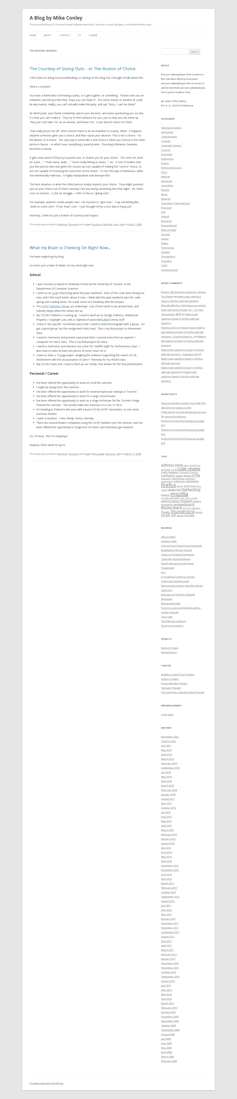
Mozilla (165, 190)
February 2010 (169, 1007)
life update (98, 454)
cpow (179, 475)
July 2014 (166, 847)
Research (166, 221)
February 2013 (169, 887)
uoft (173, 515)
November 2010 (170, 967)
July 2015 (166, 812)
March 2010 (167, 1003)
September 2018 (170, 768)
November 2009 (170, 1021)
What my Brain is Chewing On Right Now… (70, 247)
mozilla (179, 494)
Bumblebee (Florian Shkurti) (176, 550)
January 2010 (168, 1012)
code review (188, 468)
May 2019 (166, 750)
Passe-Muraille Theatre (174, 683)
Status (164, 243)
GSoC (164, 172)
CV (79, 35)
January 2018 (168, 794)
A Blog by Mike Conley (56, 17)
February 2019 (169, 763)
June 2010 (166, 990)
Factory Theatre (170, 679)
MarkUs (165, 495)
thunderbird (183, 511)
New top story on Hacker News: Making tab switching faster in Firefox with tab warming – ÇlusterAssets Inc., (183, 332)
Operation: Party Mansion (175, 203)
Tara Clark (167, 616)
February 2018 (169, 790)
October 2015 (168, 807)
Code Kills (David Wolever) (175, 559)
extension (179, 481)
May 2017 (166, 803)
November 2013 (170, 870)
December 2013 (169, 865)
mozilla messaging (170, 498)
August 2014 (168, 843)
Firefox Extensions (171, 167)
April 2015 (166, 825)
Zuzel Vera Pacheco (172, 625)
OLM (55, 293)
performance (170, 501)
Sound (164, 238)
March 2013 (167, 883)
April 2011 (166, 945)
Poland (165, 216)
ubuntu (199, 512)
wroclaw (189, 515)
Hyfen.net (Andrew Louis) (175, 581)
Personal (73, 224)
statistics (195, 508)
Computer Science (171, 145)
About (47, 35)
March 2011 (167, 950)
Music (164, 194)
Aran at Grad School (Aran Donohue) (181, 545)
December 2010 (169, 963)
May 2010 (166, 994)
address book (172, 464)
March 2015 (167, 830)
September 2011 (170, 932)
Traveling (166, 261)
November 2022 (170, 736)
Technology (167, 247)
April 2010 (166, 999)
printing (196, 501)
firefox (168, 484)
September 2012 (170, 896)
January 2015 (168, 839)
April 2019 (166, 754)
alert (186, 465)
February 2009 (169, 1061)
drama (187, 475)
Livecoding (167, 185)
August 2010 (168, 981)
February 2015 (169, 834)
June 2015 (166, 816)
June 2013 (166, 874)
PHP (163, 212)
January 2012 (168, 919)
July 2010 (166, 985)
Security (165, 234)
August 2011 (168, 936)
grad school (190, 486)
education (166, 478)
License (93, 35)
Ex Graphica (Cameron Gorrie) (178, 576)
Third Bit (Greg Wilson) (173, 621)
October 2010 (168, 972)
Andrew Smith (169, 541)
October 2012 (168, 892)
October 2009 (168, 1025)
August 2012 (168, 901)
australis (165, 469)
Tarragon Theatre (171, 688)
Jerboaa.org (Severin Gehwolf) (178, 594)
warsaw (180, 515)
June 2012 (166, 910)
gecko (180, 486)
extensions (192, 481)
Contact (64, 35)
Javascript (166, 181)
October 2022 (168, 741)
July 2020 (166, 745)
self (118, 454)
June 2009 (166, 1043)
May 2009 (166, 1047)
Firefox (165, 163)
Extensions (167, 158)
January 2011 (168, 959)
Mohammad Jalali (170, 603)
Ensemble (166, 154)
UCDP (164, 265)
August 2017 (168, 799)
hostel (164, 490)
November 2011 (170, 927)
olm (183, 498)
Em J (163, 572)
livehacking (191, 489)
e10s (196, 475)
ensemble (190, 478)
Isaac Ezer (167, 590)
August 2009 (168, 1034)
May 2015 (166, 821)
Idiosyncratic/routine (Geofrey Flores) (182, 585)
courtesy (97, 224)
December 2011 (169, 923)
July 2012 (166, 905)
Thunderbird (168, 256)
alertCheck (167, 132)
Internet (165, 176)
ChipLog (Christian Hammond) (177, 554)
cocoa (174, 469)
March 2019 (167, 759)
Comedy (165, 141)
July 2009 (166, 1039)
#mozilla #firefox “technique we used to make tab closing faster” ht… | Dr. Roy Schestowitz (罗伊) (183, 310)
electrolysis (178, 478)
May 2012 (166, 914)
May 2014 (166, 856)
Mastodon (167, 599)
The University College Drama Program (182, 692)
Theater (165, 252)
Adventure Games (171, 127)
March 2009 (167, 1056)
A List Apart (167, 714)
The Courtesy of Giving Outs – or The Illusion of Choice (82, 68)
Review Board (169, 225)
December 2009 (169, 1016)
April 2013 (166, 879)
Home (33, 35)
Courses (166, 150)
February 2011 (169, 954)
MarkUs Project (169, 648)
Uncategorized (169, 270)
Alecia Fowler (168, 536)
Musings (62, 224)
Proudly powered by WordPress (46, 1083)
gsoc (199, 486)
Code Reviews (169, 136)
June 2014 (166, 852)
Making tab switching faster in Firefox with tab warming (180, 319)
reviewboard (183, 504)
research (167, 504)
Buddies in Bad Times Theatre (178, 674)
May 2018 (166, 776)
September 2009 (170, 1030)
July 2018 (166, 772)
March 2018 (167, 785)
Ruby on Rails (168, 230)
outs (116, 224)
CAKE (105, 319)
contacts (168, 475)
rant (122, 224)
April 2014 (166, 861)
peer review (191, 498)
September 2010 (170, 976)
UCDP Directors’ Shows (56, 306)
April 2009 (166, 1052)
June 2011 (166, 941)
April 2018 (166, 781)
